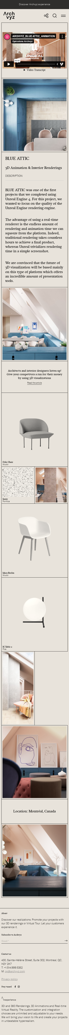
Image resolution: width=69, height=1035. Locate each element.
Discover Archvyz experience (34, 4)
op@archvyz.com (15, 971)
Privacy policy (9, 979)
